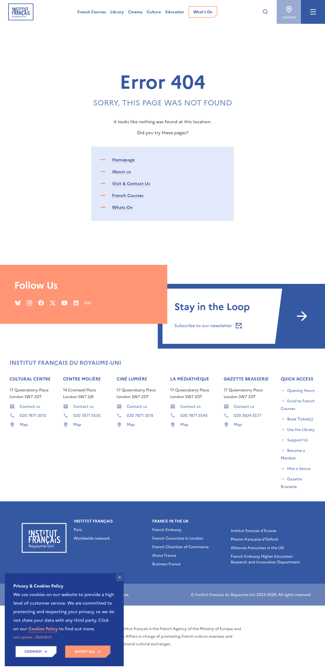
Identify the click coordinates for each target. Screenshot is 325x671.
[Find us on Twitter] (52, 303)
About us (121, 171)
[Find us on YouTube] (64, 303)
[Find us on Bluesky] (17, 303)
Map (24, 424)
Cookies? (33, 651)
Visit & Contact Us (131, 183)
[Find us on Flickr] (87, 303)
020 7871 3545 (194, 415)
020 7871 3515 (33, 415)
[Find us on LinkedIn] (76, 303)
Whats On (122, 207)
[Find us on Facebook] (41, 303)
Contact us (30, 406)
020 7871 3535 (87, 415)
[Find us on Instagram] (29, 303)
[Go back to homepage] (21, 12)
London (288, 17)
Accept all (85, 651)
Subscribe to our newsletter (203, 325)
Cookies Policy (43, 629)
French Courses (127, 195)
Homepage (123, 160)
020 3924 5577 (248, 415)
